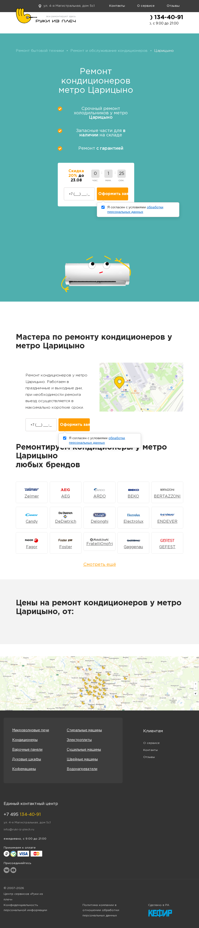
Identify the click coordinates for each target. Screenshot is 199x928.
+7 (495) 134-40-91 (155, 17)
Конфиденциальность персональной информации (25, 908)
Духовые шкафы (26, 759)
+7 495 (22, 815)
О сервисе (146, 6)
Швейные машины (82, 759)
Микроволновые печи (30, 730)
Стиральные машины (84, 730)
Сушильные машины (84, 749)
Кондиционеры (25, 740)
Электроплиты (79, 740)
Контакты (117, 6)
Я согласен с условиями (135, 209)
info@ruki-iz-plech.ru (19, 829)
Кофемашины (24, 769)
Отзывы (173, 6)
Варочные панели (27, 749)
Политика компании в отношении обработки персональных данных (101, 910)
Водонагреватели (82, 769)
